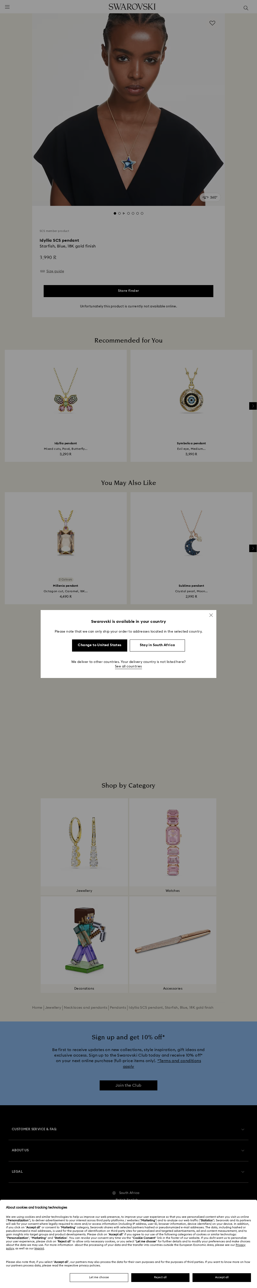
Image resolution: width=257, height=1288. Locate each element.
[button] (211, 615)
